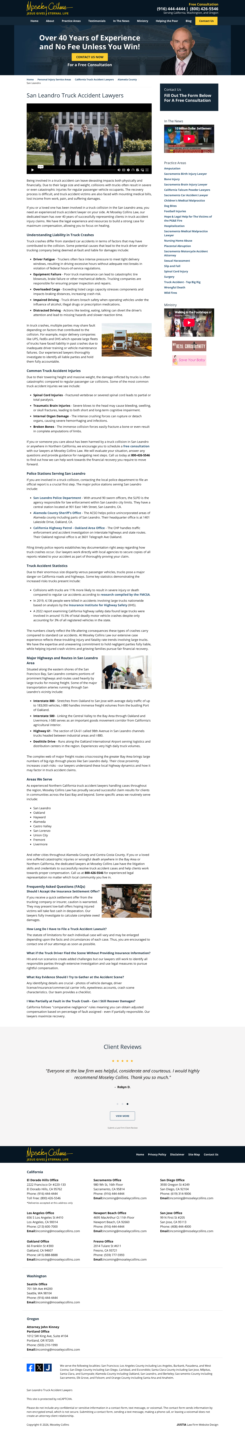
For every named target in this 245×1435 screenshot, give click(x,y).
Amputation (172, 168)
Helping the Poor (167, 21)
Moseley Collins (59, 1424)
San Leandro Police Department (57, 498)
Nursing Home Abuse (178, 240)
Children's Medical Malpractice (184, 200)
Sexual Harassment (177, 261)
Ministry (142, 21)
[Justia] (48, 1368)
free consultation (136, 446)
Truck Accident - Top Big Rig (182, 282)
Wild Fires (170, 293)
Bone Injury (172, 179)
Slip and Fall (172, 266)
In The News (121, 21)
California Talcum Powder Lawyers (187, 190)
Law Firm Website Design (197, 1424)
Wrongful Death (174, 287)
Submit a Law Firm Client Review (123, 1127)
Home (34, 21)
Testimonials (97, 21)
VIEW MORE (122, 1116)
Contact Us (206, 21)
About (50, 21)
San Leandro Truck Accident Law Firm (50, 8)
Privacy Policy (157, 1154)
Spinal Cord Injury (176, 271)
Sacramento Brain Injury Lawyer (185, 184)
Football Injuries (175, 211)
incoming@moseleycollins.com (125, 1198)
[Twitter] (39, 1368)
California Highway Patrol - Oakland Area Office (69, 528)
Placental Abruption (177, 246)
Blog (189, 21)
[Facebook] (30, 1368)
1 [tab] (117, 1103)
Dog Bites (170, 206)
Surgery (169, 277)
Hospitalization (174, 226)
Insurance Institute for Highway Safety (98, 605)
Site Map (194, 1154)
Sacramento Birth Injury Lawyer (185, 174)
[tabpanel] (122, 1073)
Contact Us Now (89, 57)
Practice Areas (71, 21)
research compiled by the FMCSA (125, 595)
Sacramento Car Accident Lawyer (186, 195)
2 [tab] (122, 1103)
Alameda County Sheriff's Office (57, 513)
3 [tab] (127, 1103)
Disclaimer (177, 1154)
